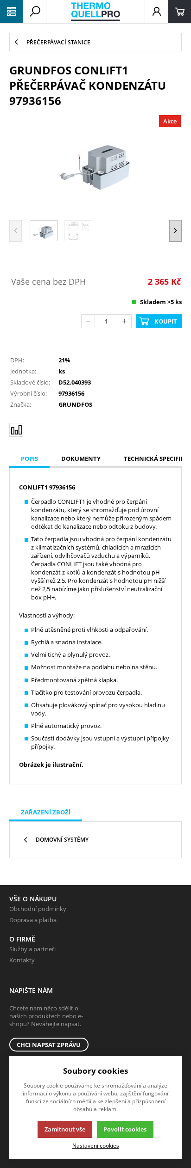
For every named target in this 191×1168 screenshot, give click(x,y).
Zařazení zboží (45, 812)
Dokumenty (81, 458)
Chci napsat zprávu (49, 1044)
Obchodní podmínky (37, 909)
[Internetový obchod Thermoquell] (95, 11)
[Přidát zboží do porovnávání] (16, 430)
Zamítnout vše (65, 1129)
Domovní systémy (62, 840)
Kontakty (22, 960)
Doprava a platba (33, 920)
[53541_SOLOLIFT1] (95, 162)
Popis (29, 458)
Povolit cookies (124, 1129)
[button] (175, 230)
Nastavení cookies (95, 1145)
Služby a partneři (32, 949)
